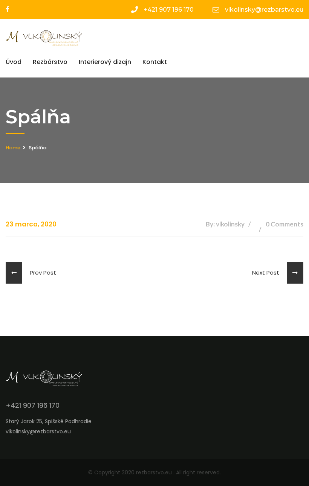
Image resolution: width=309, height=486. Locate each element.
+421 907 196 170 (169, 9)
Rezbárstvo (50, 62)
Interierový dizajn (105, 62)
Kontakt (154, 62)
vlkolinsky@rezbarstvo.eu (264, 9)
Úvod (13, 62)
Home (13, 147)
